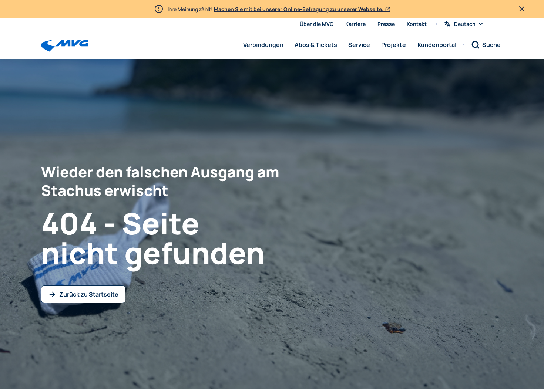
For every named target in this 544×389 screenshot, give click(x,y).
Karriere (355, 23)
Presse (386, 23)
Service (359, 45)
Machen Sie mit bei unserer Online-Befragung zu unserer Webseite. (299, 9)
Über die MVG (316, 23)
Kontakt (417, 23)
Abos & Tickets (316, 45)
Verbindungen (263, 45)
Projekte (393, 45)
